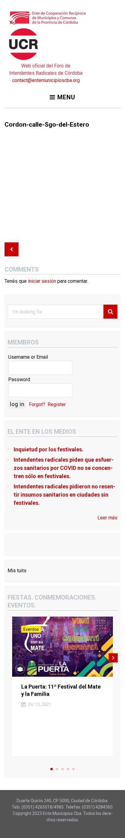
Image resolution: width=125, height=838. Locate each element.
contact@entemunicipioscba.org (46, 80)
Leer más (107, 518)
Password (19, 379)
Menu (66, 97)
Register (57, 404)
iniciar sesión (42, 281)
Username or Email (28, 357)
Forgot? (37, 404)
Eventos (31, 629)
